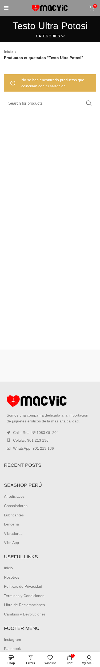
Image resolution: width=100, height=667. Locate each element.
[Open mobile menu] (6, 8)
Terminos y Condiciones (24, 596)
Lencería (11, 524)
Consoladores (15, 506)
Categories (48, 36)
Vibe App (11, 542)
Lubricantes (14, 515)
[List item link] (50, 440)
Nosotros (11, 577)
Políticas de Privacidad (23, 586)
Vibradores (13, 533)
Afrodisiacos (14, 496)
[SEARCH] (88, 103)
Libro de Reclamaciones (24, 605)
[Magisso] (73, 365)
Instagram (12, 639)
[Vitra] (26, 365)
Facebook (12, 648)
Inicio (9, 51)
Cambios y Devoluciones (25, 614)
